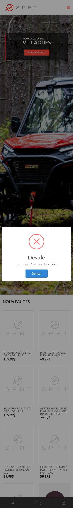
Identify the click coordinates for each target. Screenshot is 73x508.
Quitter (37, 273)
